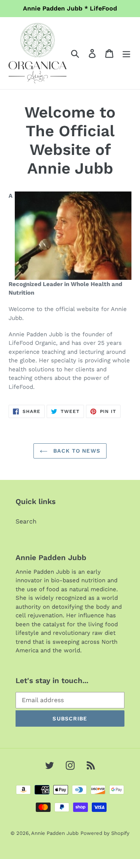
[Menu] (126, 53)
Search (26, 521)
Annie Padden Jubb (55, 833)
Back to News (75, 451)
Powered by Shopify (105, 833)
